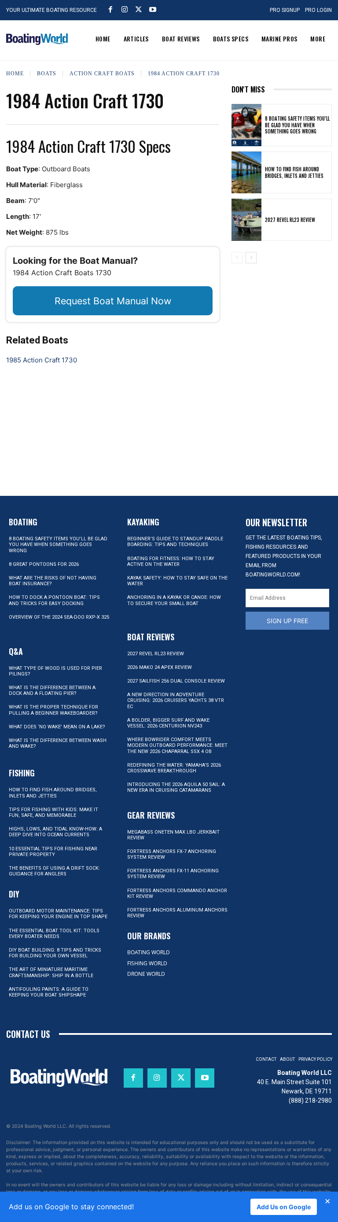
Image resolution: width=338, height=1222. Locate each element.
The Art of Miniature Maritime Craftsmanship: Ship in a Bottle (51, 972)
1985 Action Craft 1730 (41, 360)
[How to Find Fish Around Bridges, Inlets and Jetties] (246, 172)
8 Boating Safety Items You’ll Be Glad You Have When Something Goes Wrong (297, 125)
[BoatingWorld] (37, 39)
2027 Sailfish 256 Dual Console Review (176, 681)
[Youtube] (153, 9)
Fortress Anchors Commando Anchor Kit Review (177, 893)
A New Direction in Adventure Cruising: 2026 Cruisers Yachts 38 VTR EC (175, 700)
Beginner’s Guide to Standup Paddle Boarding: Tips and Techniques (175, 541)
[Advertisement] (282, 316)
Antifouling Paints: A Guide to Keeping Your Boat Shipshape (48, 992)
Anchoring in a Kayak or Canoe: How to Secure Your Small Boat (174, 600)
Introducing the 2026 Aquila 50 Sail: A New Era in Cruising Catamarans (176, 787)
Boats (46, 73)
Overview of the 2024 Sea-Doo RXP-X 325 (59, 617)
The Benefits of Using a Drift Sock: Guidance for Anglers (54, 871)
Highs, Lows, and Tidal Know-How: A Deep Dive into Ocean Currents (55, 832)
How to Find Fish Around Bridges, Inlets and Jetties (294, 172)
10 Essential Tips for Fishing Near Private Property (53, 851)
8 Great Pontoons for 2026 (44, 564)
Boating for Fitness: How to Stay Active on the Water (170, 561)
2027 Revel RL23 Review (290, 219)
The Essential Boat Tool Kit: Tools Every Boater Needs (54, 933)
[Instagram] (125, 9)
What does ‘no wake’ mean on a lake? (57, 727)
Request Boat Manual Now (113, 300)
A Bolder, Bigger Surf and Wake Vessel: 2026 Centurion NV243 (168, 723)
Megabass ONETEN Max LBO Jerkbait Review (173, 835)
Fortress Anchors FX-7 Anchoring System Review (171, 854)
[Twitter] (139, 9)
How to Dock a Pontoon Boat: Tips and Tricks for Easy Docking (54, 600)
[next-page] (251, 257)
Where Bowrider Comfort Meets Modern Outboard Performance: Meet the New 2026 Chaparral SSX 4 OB (177, 745)
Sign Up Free (287, 620)
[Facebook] (110, 9)
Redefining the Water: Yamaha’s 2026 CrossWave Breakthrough (174, 768)
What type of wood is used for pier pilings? (55, 671)
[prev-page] (236, 257)
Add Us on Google (284, 1207)
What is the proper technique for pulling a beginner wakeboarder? (53, 710)
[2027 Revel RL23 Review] (246, 220)
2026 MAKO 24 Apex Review (159, 667)
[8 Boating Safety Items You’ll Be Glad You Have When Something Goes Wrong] (246, 125)
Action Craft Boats (102, 73)
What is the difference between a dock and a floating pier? (52, 690)
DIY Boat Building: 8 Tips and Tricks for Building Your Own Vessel (55, 953)
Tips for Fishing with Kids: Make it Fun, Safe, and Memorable (53, 812)
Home (15, 73)
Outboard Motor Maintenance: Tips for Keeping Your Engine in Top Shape (58, 913)
